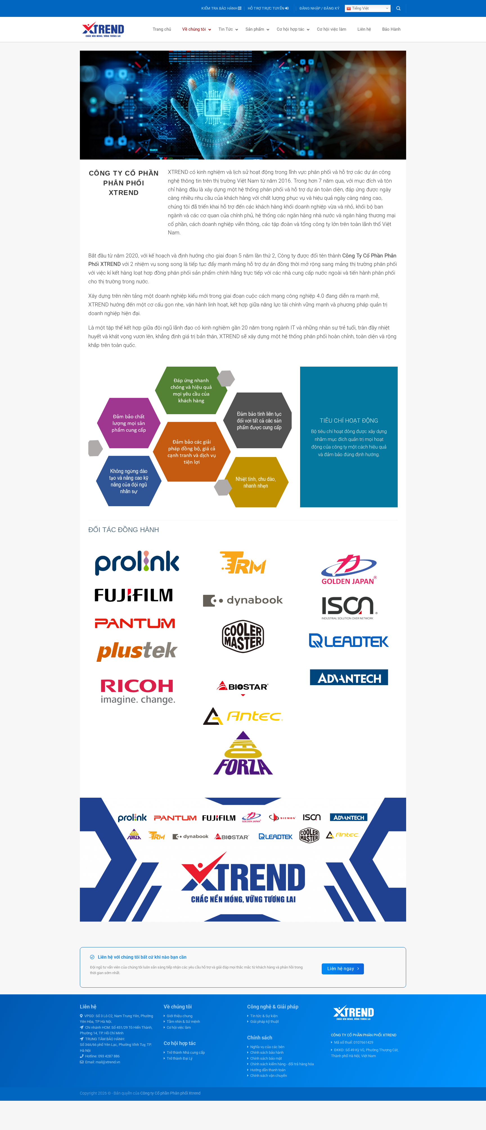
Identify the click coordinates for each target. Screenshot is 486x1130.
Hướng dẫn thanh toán (267, 1070)
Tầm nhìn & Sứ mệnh (182, 1021)
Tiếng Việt (360, 8)
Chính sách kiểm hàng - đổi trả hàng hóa (281, 1064)
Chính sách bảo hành (266, 1052)
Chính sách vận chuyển (268, 1075)
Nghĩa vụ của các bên (266, 1047)
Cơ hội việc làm (178, 1027)
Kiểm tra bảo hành (219, 8)
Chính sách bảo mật (265, 1058)
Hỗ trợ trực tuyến (266, 8)
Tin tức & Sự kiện (263, 1016)
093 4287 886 (109, 1056)
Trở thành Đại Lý (178, 1058)
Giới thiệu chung (178, 1016)
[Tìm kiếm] (398, 8)
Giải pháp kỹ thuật (264, 1021)
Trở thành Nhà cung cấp (185, 1052)
